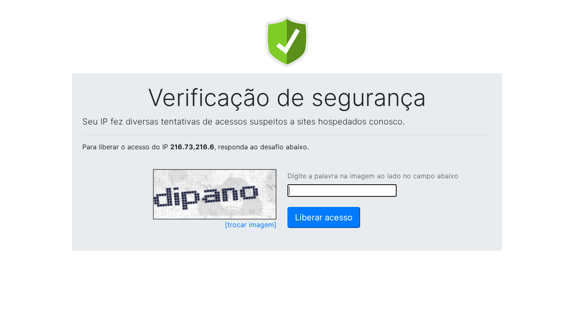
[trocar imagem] (250, 224)
